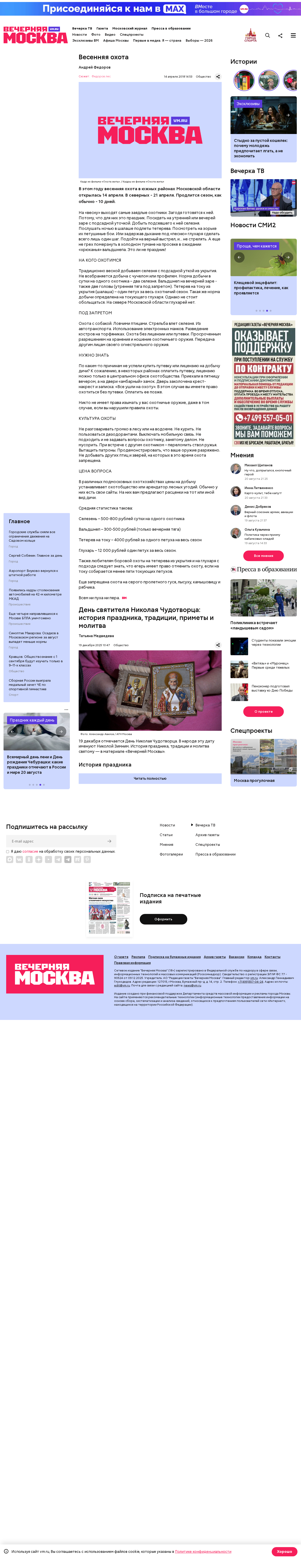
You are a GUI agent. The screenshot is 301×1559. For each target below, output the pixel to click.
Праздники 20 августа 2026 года (37, 731)
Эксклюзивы (248, 103)
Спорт (14, 695)
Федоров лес (101, 76)
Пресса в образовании (171, 28)
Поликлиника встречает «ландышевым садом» (253, 625)
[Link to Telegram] (58, 859)
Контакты (273, 956)
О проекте (264, 711)
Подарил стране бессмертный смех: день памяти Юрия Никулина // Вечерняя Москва (269, 80)
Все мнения (263, 556)
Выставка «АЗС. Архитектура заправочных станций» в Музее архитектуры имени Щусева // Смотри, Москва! (244, 80)
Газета (102, 28)
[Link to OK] (29, 859)
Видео (110, 34)
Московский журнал (129, 28)
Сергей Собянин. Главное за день (35, 555)
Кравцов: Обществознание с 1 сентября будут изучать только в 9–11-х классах (36, 661)
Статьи (166, 835)
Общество (16, 671)
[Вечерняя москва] (55, 974)
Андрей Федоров (95, 67)
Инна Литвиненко (259, 488)
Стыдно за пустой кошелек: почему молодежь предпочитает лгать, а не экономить (261, 148)
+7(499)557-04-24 (250, 982)
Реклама (138, 956)
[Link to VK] (19, 859)
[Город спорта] (250, 35)
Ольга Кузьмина (258, 529)
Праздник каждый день (32, 720)
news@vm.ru (192, 985)
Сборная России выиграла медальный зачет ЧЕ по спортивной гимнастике (30, 684)
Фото (95, 34)
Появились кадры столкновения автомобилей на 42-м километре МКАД (35, 594)
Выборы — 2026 (199, 40)
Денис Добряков (258, 506)
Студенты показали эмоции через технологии (274, 642)
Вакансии (236, 956)
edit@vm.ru (122, 985)
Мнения (242, 455)
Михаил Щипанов (259, 465)
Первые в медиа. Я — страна (157, 40)
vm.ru (254, 978)
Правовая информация (132, 962)
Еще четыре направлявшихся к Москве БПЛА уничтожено (33, 616)
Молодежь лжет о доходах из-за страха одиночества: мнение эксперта (263, 115)
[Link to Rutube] (77, 859)
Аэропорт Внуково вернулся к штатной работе (33, 573)
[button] (12, 731)
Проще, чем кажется (257, 246)
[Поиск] (268, 35)
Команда (254, 956)
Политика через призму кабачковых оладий (262, 537)
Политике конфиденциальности (203, 1551)
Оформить (163, 919)
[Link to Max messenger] (9, 859)
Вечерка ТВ (82, 28)
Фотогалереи (171, 854)
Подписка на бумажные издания (174, 956)
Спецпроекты (131, 34)
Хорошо (284, 1551)
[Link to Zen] (38, 859)
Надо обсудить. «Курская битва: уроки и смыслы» (263, 197)
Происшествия (19, 604)
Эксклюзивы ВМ (85, 40)
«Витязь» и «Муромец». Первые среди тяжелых (271, 665)
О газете (121, 956)
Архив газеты (207, 835)
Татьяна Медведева (96, 636)
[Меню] (293, 35)
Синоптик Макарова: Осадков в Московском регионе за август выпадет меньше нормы (34, 637)
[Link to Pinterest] (87, 859)
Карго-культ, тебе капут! (263, 493)
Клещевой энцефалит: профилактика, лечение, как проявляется (263, 257)
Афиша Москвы (116, 40)
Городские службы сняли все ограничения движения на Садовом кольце (32, 536)
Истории (243, 61)
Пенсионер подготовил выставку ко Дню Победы (272, 688)
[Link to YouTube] (48, 859)
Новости (79, 34)
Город (13, 546)
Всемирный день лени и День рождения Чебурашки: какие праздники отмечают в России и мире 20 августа (36, 764)
